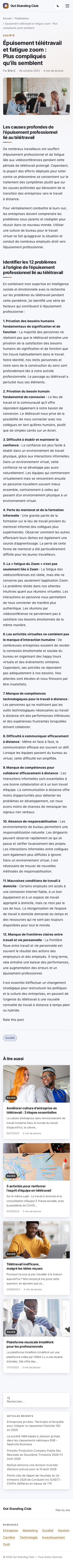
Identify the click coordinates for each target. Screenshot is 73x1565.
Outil (6, 1544)
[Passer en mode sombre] (58, 6)
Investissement (53, 1537)
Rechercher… (15, 1401)
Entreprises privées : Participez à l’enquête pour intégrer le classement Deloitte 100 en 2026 (35, 1426)
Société (9, 35)
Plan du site (63, 1510)
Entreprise (10, 1530)
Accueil (7, 18)
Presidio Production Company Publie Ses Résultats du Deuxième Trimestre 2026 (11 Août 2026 (35, 1454)
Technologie (28, 1537)
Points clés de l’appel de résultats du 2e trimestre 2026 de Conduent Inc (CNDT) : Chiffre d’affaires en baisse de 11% (34, 1479)
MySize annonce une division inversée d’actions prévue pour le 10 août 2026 (32, 1467)
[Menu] (67, 6)
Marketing (30, 1530)
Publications (22, 18)
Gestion (63, 1530)
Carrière (9, 1537)
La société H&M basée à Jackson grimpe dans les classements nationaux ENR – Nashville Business (33, 1440)
